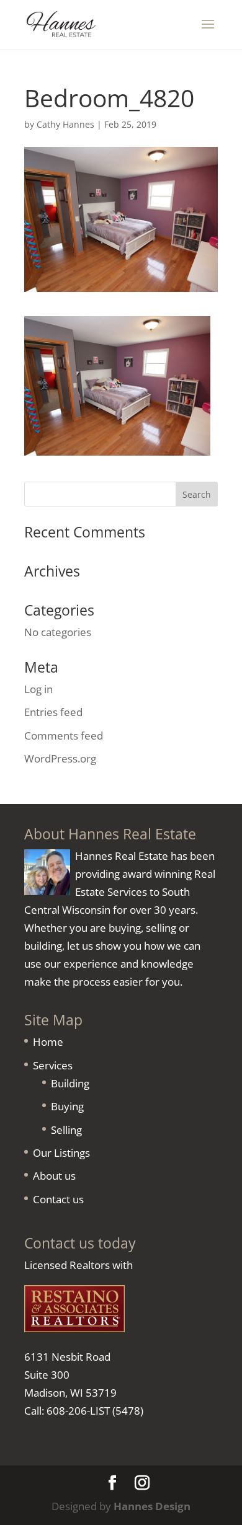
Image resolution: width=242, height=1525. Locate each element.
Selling (66, 1130)
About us (54, 1176)
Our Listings (61, 1153)
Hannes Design (152, 1506)
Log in (38, 689)
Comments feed (63, 735)
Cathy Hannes (65, 124)
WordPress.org (60, 758)
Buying (67, 1106)
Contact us (58, 1199)
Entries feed (53, 712)
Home (48, 1042)
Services (53, 1065)
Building (70, 1083)
